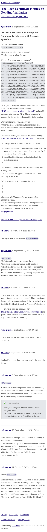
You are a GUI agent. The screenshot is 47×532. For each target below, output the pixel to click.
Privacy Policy (24, 519)
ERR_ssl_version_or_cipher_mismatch (18, 111)
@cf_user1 (6, 258)
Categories (13, 514)
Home (4, 514)
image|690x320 (7, 211)
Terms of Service (8, 519)
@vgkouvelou (32, 238)
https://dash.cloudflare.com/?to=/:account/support (21, 312)
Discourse (16, 525)
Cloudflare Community (10, 3)
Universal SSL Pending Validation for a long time (21, 219)
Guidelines (24, 514)
